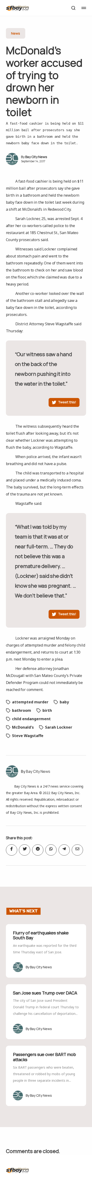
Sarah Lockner (58, 727)
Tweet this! (67, 402)
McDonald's (23, 727)
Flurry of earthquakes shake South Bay (41, 935)
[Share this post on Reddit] (37, 850)
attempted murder (30, 702)
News (15, 33)
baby (64, 702)
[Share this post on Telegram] (64, 850)
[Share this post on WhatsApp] (51, 850)
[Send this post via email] (77, 850)
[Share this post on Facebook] (11, 850)
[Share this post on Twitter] (24, 850)
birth (47, 710)
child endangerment (31, 718)
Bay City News (36, 157)
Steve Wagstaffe (27, 735)
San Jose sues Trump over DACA (45, 993)
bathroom (21, 710)
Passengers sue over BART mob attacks (44, 1057)
